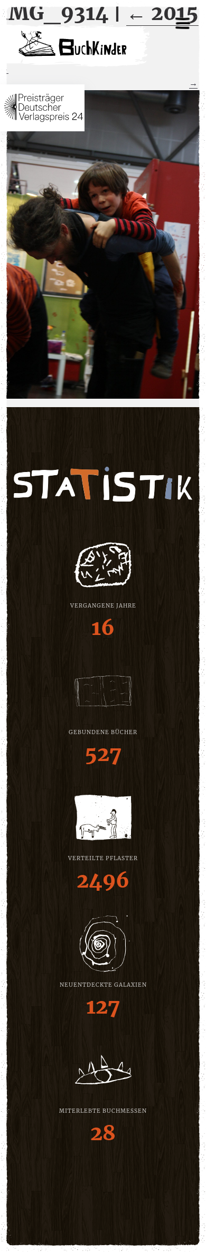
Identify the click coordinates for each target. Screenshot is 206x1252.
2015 (162, 13)
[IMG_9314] (103, 243)
